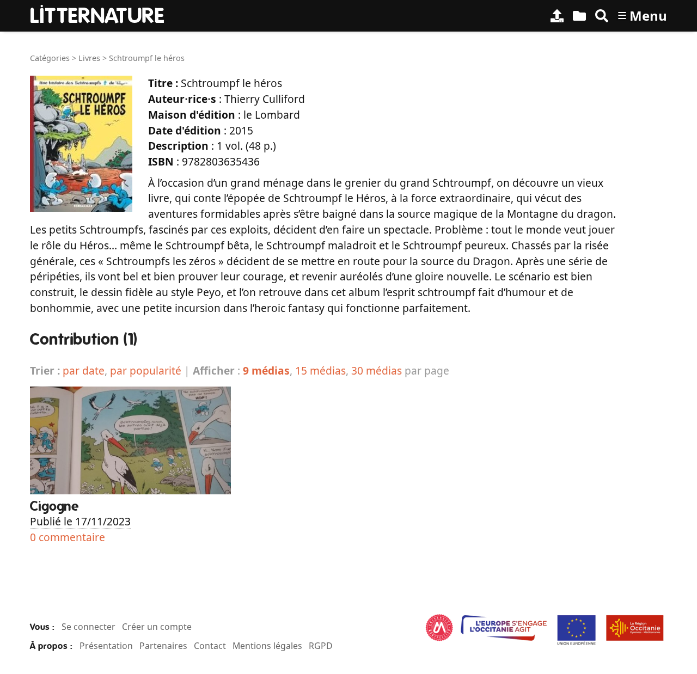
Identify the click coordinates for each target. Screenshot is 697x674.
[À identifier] (579, 16)
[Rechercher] (601, 16)
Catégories (50, 58)
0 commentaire (67, 537)
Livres (89, 58)
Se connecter (88, 627)
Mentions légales (267, 646)
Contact (210, 646)
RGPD (321, 646)
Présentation (106, 646)
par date (84, 370)
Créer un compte (157, 627)
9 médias (266, 370)
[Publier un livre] (557, 16)
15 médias (320, 370)
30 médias (376, 370)
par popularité (145, 370)
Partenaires (163, 646)
